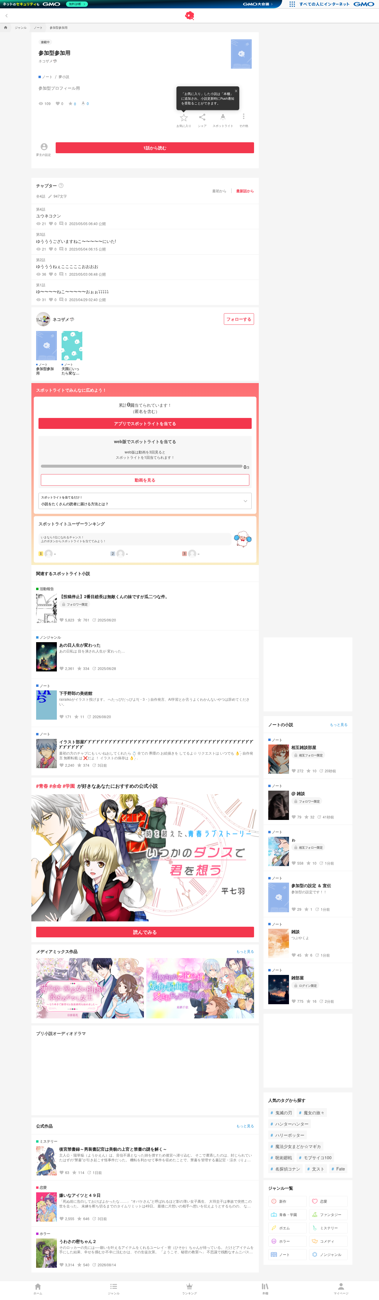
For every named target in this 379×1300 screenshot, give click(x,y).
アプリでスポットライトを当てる (145, 423)
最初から (219, 190)
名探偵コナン (285, 1169)
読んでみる (145, 931)
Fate (338, 1169)
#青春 (42, 785)
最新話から (245, 190)
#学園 (69, 785)
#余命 (55, 785)
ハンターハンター (290, 1124)
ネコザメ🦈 (47, 60)
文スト (316, 1169)
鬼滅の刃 (281, 1112)
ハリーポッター (287, 1135)
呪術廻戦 (281, 1157)
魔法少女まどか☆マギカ (296, 1146)
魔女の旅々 (312, 1112)
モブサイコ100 (315, 1157)
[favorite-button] (184, 117)
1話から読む (154, 148)
